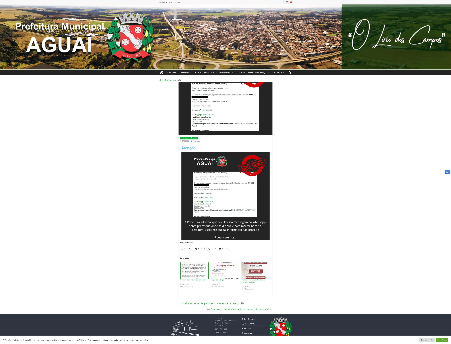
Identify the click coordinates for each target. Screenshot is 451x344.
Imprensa (196, 141)
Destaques (185, 138)
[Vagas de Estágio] (225, 270)
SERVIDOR (240, 72)
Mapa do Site (249, 324)
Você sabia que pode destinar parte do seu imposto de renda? (239, 309)
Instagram (247, 333)
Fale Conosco (249, 319)
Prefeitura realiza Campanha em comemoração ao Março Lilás (212, 303)
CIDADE (197, 72)
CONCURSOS (277, 72)
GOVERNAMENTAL (223, 72)
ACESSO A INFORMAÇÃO (257, 72)
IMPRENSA (185, 72)
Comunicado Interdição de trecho (193, 280)
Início (161, 80)
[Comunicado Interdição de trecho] (194, 270)
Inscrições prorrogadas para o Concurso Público (253, 281)
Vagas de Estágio (217, 280)
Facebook (247, 328)
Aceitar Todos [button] (442, 340)
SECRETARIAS (171, 72)
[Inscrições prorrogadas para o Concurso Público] (255, 270)
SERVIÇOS (208, 72)
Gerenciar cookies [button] (427, 340)
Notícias (168, 80)
